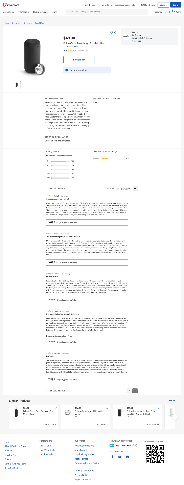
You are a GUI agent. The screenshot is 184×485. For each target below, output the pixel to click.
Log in (175, 5)
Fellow (74, 46)
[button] (169, 12)
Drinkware (28, 23)
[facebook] (112, 458)
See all (172, 400)
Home (7, 23)
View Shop (136, 41)
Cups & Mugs (39, 23)
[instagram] (127, 458)
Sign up (163, 5)
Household (16, 23)
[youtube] (120, 458)
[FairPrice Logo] (11, 5)
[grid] (92, 416)
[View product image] (17, 84)
